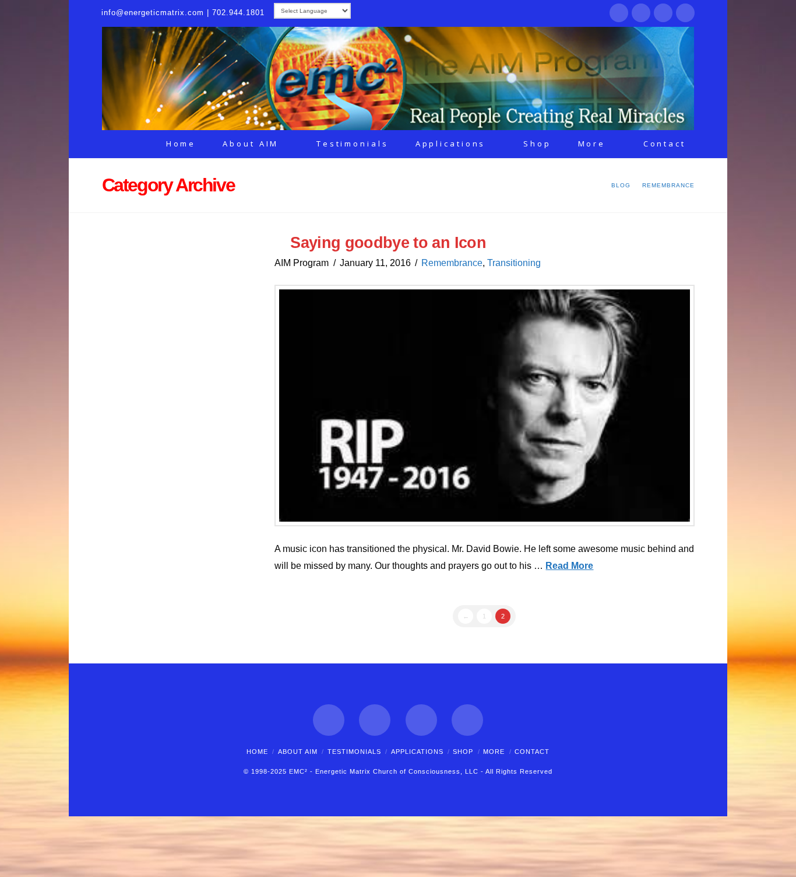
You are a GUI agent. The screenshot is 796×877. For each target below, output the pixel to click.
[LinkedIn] (663, 13)
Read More (569, 566)
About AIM (298, 751)
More (494, 751)
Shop (463, 751)
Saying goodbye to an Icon (388, 242)
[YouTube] (685, 13)
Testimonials (354, 751)
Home (257, 751)
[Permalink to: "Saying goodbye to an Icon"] (484, 405)
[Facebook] (619, 13)
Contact (532, 751)
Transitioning (514, 263)
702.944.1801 (238, 12)
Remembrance (451, 263)
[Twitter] (641, 13)
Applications (417, 751)
